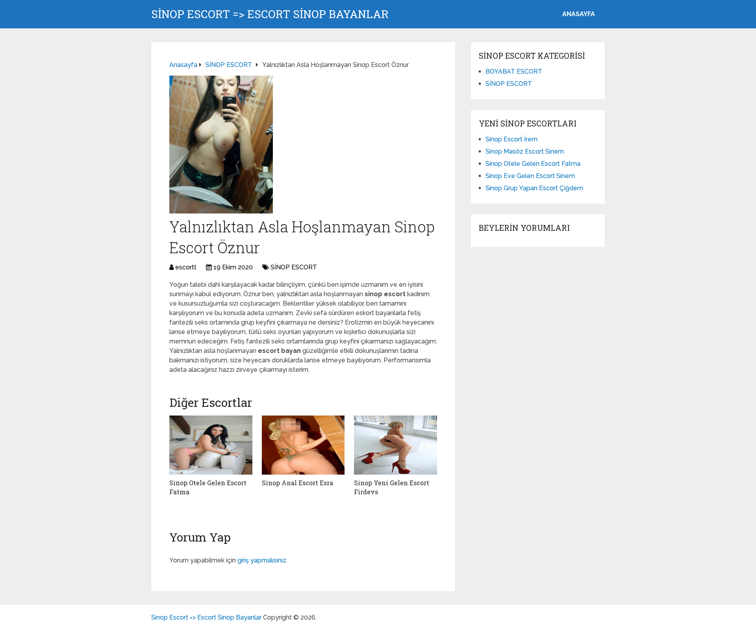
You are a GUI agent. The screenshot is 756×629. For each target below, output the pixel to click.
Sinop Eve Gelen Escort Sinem (530, 176)
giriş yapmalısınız (261, 560)
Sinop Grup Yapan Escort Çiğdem (534, 188)
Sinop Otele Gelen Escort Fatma (532, 163)
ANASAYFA (578, 14)
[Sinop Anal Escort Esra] (303, 445)
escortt (185, 267)
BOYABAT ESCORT (513, 71)
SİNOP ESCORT (294, 267)
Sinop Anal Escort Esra (297, 483)
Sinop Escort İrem (511, 139)
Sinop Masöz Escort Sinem (524, 151)
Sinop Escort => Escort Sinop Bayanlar (270, 14)
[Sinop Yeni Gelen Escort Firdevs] (395, 445)
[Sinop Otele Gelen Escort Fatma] (210, 445)
